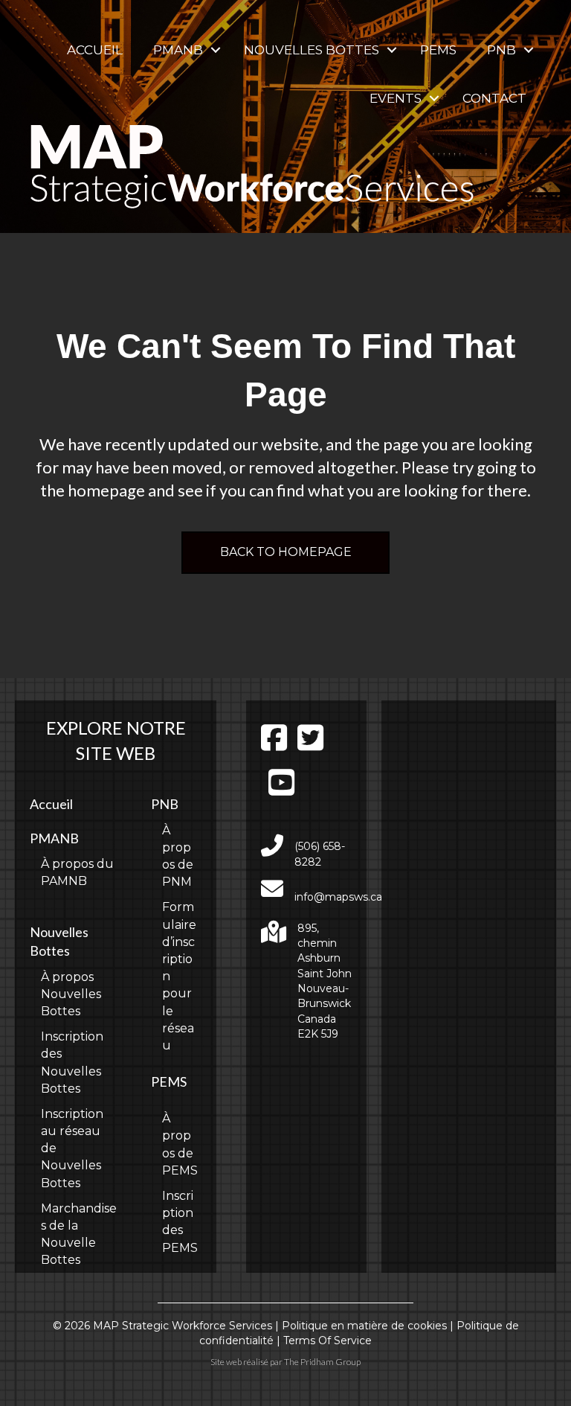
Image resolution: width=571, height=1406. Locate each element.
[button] (215, 50)
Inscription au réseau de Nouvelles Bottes (72, 1148)
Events (396, 98)
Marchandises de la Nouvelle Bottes (79, 1234)
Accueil (95, 49)
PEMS (438, 49)
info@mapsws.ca (338, 897)
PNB (501, 49)
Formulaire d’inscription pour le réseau (179, 976)
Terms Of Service (327, 1340)
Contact (494, 98)
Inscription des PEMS (180, 1222)
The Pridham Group (322, 1361)
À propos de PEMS (180, 1144)
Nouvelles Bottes (311, 49)
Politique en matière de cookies (364, 1325)
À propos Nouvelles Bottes (71, 994)
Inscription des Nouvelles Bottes (72, 1062)
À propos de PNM (177, 856)
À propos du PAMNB (77, 872)
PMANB (178, 49)
